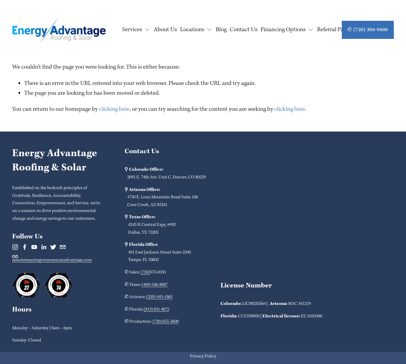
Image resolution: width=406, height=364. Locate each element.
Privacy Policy (203, 356)
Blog (221, 30)
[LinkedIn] (44, 247)
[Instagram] (15, 247)
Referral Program (338, 30)
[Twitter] (53, 247)
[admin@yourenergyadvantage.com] (63, 247)
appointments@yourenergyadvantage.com (52, 260)
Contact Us (243, 30)
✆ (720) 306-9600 (367, 29)
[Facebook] (25, 247)
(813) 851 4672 (156, 309)
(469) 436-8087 (154, 284)
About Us (165, 30)
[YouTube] (34, 247)
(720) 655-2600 (165, 321)
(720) (145, 272)
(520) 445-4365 (159, 297)
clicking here (114, 109)
